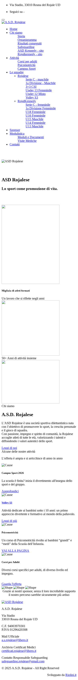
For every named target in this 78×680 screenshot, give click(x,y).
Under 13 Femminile (39, 90)
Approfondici (10, 491)
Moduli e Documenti (31, 137)
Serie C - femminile (38, 104)
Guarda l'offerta (11, 584)
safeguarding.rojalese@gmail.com (23, 661)
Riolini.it (70, 675)
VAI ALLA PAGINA (15, 550)
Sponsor (15, 130)
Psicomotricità (26, 65)
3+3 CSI (31, 86)
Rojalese (23, 76)
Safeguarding (26, 47)
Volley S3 (32, 97)
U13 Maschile (34, 126)
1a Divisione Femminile (41, 108)
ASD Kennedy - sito (31, 50)
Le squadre (17, 72)
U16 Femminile (35, 115)
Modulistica (17, 133)
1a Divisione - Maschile (41, 83)
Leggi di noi (9, 448)
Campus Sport (27, 68)
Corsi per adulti (27, 61)
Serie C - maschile (37, 79)
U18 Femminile (35, 112)
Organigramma (27, 39)
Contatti (15, 144)
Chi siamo (16, 32)
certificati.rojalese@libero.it (19, 651)
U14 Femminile (35, 122)
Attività (14, 58)
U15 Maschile (34, 119)
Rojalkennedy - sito (30, 54)
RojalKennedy (27, 101)
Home (13, 29)
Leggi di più (9, 521)
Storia (21, 36)
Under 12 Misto (36, 94)
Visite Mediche (27, 140)
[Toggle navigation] (3, 19)
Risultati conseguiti (30, 43)
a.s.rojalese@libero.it (15, 640)
